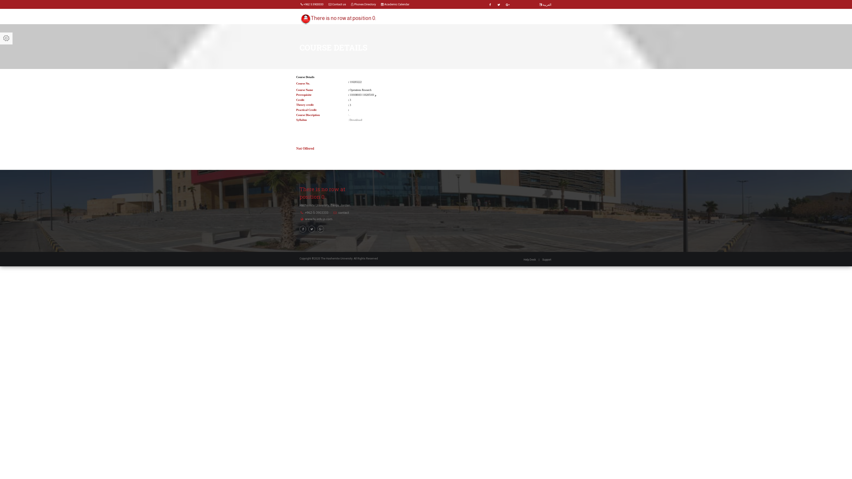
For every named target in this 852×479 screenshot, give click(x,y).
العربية (546, 4)
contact (343, 212)
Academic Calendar (396, 4)
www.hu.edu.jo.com (318, 219)
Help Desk (530, 259)
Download (355, 120)
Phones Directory (364, 4)
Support (546, 259)
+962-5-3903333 (316, 212)
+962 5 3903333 (313, 4)
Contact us (338, 4)
